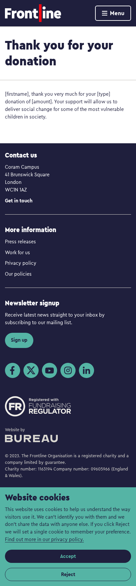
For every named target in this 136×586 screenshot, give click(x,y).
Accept (68, 556)
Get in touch (18, 200)
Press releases (20, 241)
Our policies (18, 273)
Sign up (19, 340)
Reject (68, 574)
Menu (117, 13)
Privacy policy (20, 262)
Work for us (17, 252)
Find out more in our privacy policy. (44, 539)
